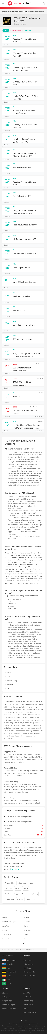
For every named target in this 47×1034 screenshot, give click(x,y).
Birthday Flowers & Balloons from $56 (25, 83)
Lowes (26, 934)
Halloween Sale (29, 972)
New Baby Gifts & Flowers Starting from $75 (24, 140)
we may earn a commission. (36, 12)
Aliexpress (27, 922)
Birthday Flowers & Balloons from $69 (25, 126)
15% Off (16, 396)
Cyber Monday (29, 964)
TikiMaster (39, 364)
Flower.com (31, 899)
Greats (24, 894)
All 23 (6, 30)
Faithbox (20, 899)
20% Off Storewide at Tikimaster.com (22, 369)
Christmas (27, 968)
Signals (40, 392)
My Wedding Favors (36, 407)
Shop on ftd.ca (19, 24)
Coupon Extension (9, 1008)
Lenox (32, 883)
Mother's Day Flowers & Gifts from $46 (25, 97)
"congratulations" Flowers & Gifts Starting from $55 (24, 154)
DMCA (26, 1008)
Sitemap (5, 993)
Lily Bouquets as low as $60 (24, 239)
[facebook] (10, 869)
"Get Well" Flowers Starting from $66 (24, 183)
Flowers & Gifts (13, 950)
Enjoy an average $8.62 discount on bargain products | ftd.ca (26, 354)
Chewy (26, 926)
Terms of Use (28, 1005)
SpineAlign (5, 926)
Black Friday (28, 960)
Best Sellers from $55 (22, 196)
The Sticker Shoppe (12, 894)
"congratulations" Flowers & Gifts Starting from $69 (24, 211)
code (15, 364)
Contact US (27, 997)
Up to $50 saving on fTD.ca (24, 325)
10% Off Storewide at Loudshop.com (22, 383)
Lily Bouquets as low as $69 (24, 267)
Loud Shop (39, 378)
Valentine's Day (29, 976)
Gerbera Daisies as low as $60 (25, 253)
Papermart (5, 939)
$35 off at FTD (19, 310)
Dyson (25, 939)
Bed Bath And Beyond (9, 922)
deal (14, 35)
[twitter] (13, 869)
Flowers (22, 950)
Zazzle (25, 888)
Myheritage (27, 930)
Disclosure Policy (30, 1012)
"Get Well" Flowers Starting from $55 (24, 40)
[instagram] (16, 869)
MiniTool (40, 421)
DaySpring (34, 894)
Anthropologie (6, 934)
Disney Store (9, 899)
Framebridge (9, 883)
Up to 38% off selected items (25, 282)
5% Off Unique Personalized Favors (25, 412)
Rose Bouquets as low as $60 (25, 224)
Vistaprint (8, 888)
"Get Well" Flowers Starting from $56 (24, 54)
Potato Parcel (22, 883)
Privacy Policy (28, 1001)
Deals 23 (28, 30)
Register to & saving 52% (23, 296)
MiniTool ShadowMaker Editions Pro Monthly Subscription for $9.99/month (26, 426)
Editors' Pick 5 (16, 30)
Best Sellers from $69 (22, 167)
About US (27, 993)
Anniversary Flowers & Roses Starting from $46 (25, 68)
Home (4, 950)
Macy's (4, 917)
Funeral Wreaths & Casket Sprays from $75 (24, 111)
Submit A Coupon (8, 1005)
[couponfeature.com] (19, 3)
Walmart (26, 917)
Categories (6, 997)
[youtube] (18, 869)
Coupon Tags (7, 1001)
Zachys (17, 888)
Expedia (4, 930)
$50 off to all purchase (22, 339)
